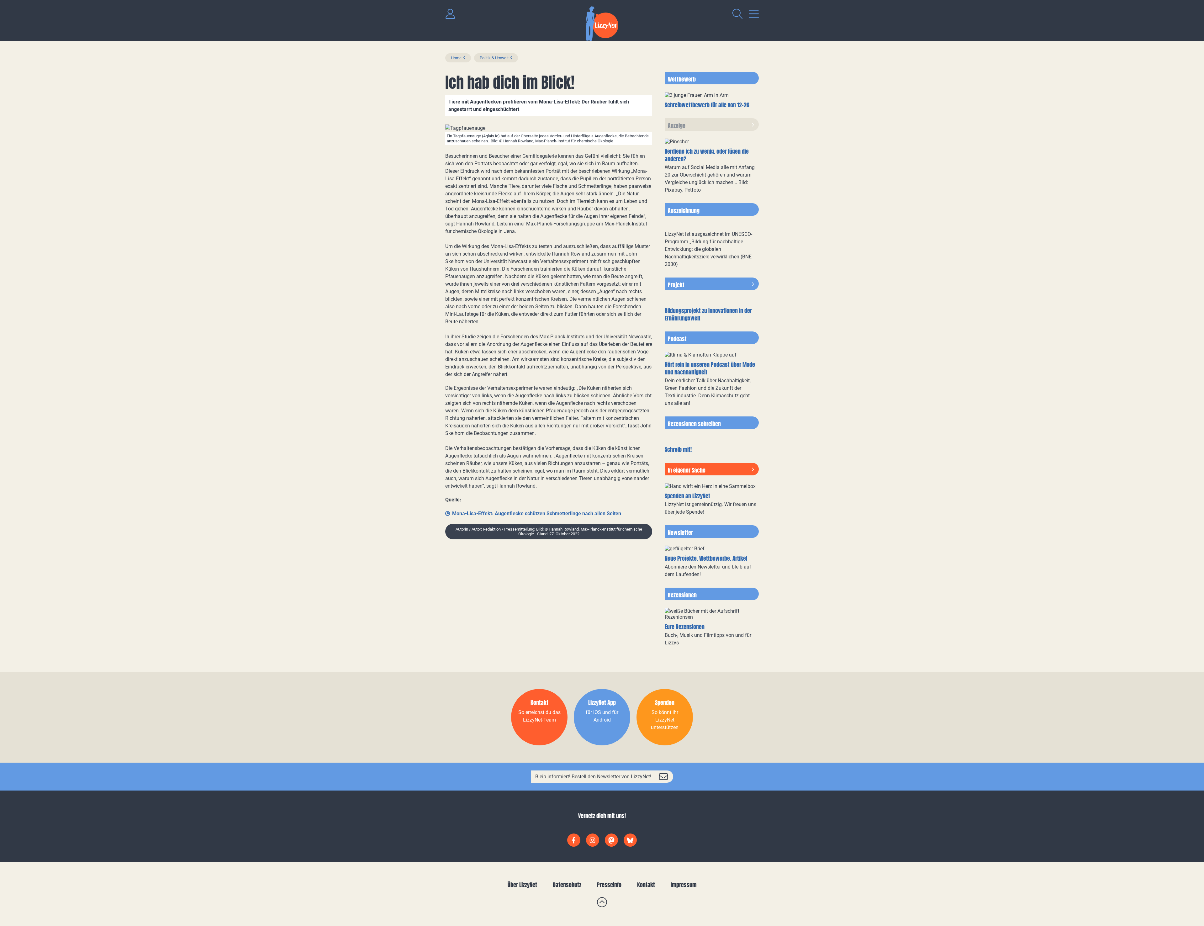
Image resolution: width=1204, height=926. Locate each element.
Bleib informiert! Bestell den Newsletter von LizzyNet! (593, 777)
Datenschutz (567, 885)
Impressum (684, 885)
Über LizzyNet (522, 885)
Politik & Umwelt (494, 58)
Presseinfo (609, 885)
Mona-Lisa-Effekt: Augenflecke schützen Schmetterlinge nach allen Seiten (536, 513)
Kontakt (646, 885)
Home (456, 58)
